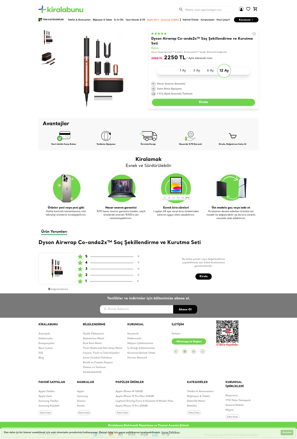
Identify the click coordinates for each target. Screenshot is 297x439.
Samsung (82, 396)
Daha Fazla (45, 412)
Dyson (154, 48)
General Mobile (235, 405)
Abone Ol (185, 309)
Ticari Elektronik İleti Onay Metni (102, 348)
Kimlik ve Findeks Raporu (98, 362)
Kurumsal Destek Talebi (141, 353)
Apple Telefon (46, 391)
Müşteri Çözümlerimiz (140, 343)
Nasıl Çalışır (45, 348)
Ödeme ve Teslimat (94, 367)
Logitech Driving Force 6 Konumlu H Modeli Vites (144, 401)
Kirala (203, 102)
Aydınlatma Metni (93, 338)
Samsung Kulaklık (48, 405)
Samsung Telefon (48, 401)
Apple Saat (45, 396)
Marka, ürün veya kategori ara (203, 9)
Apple (80, 391)
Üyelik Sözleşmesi (93, 333)
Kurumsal (244, 19)
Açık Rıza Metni (92, 343)
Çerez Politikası (170, 432)
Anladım (287, 432)
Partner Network (137, 357)
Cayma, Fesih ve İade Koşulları (101, 353)
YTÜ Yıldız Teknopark (238, 400)
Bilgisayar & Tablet (198, 396)
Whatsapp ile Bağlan (189, 341)
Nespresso (232, 395)
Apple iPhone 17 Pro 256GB (132, 405)
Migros (230, 410)
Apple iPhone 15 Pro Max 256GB (135, 396)
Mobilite (192, 405)
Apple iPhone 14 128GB (129, 391)
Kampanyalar (46, 343)
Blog (41, 357)
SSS (40, 353)
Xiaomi (81, 401)
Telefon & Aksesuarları (200, 391)
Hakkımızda (45, 338)
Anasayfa (44, 333)
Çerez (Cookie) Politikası (97, 357)
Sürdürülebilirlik (92, 372)
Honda (81, 405)
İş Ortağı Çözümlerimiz (141, 348)
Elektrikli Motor (196, 401)
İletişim (176, 333)
